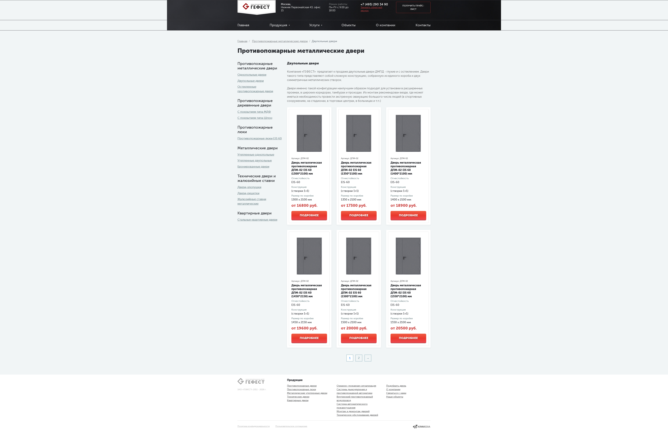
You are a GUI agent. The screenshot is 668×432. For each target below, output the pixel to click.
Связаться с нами (396, 393)
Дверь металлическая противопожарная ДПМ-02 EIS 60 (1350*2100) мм (356, 168)
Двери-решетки (248, 193)
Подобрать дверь (396, 385)
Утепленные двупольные (254, 160)
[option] (309, 133)
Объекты (348, 25)
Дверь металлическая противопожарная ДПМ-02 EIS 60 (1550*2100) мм (406, 291)
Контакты (423, 25)
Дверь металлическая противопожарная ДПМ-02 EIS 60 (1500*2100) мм (356, 291)
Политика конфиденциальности (253, 426)
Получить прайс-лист (413, 7)
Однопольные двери (251, 74)
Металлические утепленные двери (307, 393)
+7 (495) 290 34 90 (374, 4)
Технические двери (298, 396)
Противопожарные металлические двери (280, 41)
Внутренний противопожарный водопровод (355, 398)
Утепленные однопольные (255, 154)
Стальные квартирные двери (257, 219)
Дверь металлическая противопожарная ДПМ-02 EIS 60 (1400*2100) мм (406, 168)
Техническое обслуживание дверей (357, 415)
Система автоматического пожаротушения (352, 406)
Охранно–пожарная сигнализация (356, 385)
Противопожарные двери (302, 385)
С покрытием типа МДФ (254, 111)
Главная (243, 25)
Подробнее (309, 215)
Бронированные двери (253, 166)
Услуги (314, 25)
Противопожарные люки (301, 389)
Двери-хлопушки (249, 187)
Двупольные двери (250, 81)
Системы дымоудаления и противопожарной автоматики (354, 391)
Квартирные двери (297, 400)
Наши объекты (394, 396)
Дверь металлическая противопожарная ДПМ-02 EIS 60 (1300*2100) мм (306, 168)
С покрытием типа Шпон (254, 118)
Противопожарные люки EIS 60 (259, 138)
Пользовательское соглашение (291, 426)
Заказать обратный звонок (371, 9)
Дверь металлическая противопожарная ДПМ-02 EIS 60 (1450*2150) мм (306, 291)
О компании (385, 25)
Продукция (278, 25)
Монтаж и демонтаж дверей (353, 411)
